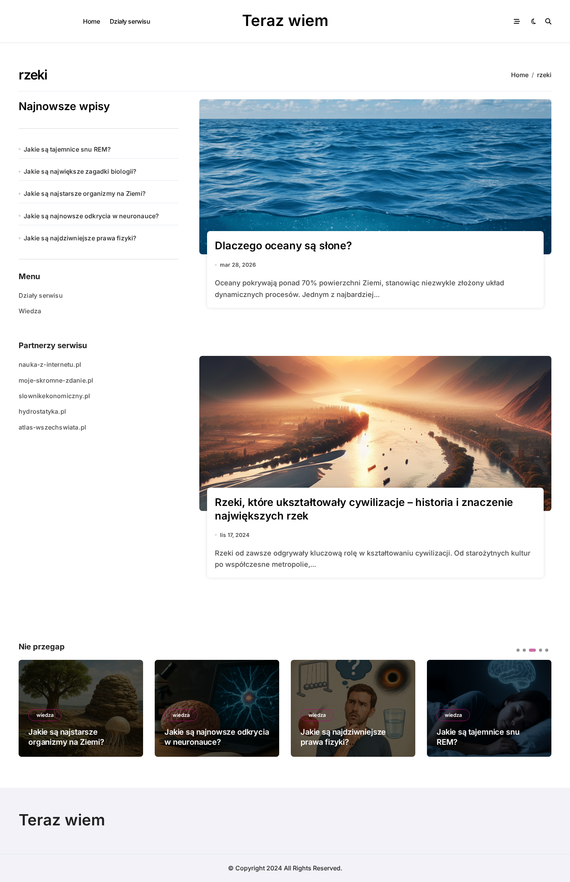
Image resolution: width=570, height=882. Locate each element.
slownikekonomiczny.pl (54, 396)
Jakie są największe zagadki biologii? (80, 171)
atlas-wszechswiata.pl (52, 427)
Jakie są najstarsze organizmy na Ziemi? (84, 193)
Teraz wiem (285, 20)
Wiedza (30, 311)
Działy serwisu (130, 21)
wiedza (45, 715)
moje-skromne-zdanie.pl (56, 380)
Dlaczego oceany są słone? (283, 245)
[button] (540, 707)
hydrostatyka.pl (42, 411)
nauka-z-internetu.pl (50, 364)
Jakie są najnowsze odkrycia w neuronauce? (91, 216)
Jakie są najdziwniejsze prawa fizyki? (80, 238)
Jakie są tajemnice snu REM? (67, 149)
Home (91, 21)
